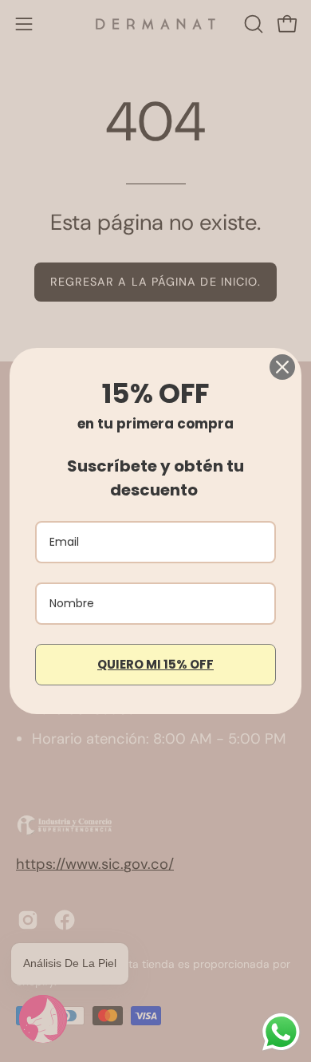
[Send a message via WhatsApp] (281, 1032)
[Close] (282, 367)
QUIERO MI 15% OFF (155, 664)
